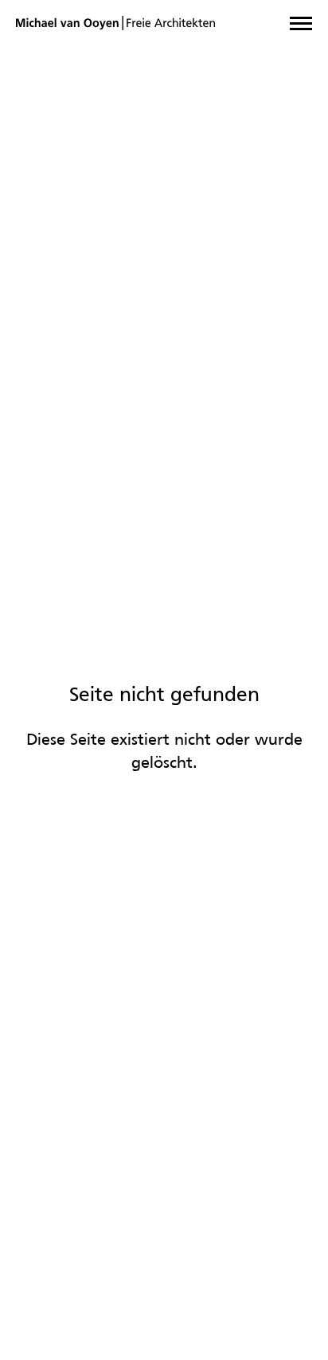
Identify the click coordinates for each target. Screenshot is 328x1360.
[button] (301, 23)
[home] (115, 23)
